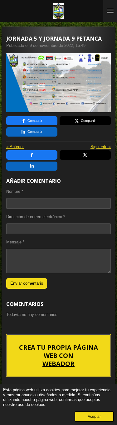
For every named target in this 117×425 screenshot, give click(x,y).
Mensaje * (15, 242)
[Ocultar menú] (110, 11)
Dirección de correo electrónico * (35, 216)
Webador (58, 364)
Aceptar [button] (94, 416)
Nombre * (14, 191)
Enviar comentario (26, 283)
